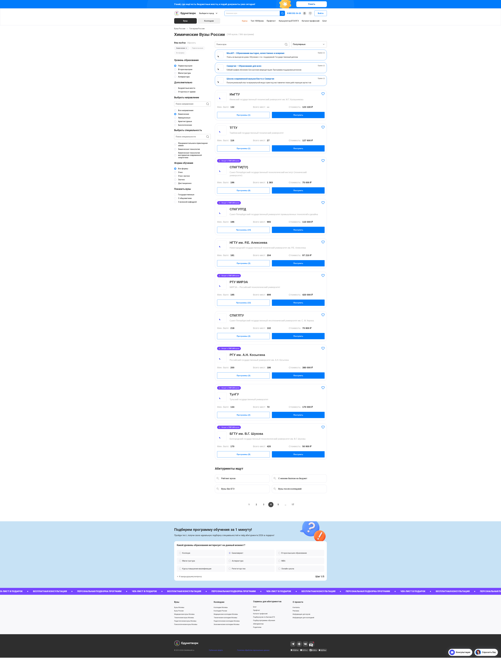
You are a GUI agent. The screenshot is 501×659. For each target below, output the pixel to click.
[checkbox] (250, 356)
